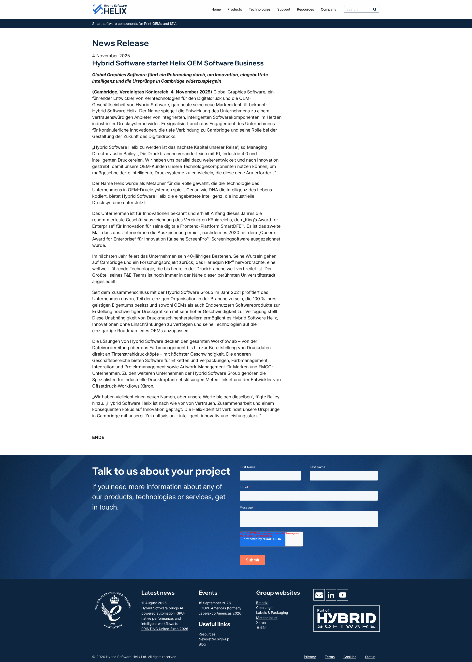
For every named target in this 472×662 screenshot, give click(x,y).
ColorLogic (264, 607)
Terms (330, 657)
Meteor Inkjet (267, 618)
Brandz (262, 603)
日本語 (261, 627)
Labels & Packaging (272, 612)
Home (216, 9)
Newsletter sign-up (214, 639)
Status (370, 657)
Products (234, 9)
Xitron (261, 622)
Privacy (310, 657)
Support (283, 9)
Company (328, 9)
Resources (305, 9)
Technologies (260, 9)
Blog (202, 644)
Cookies (349, 657)
